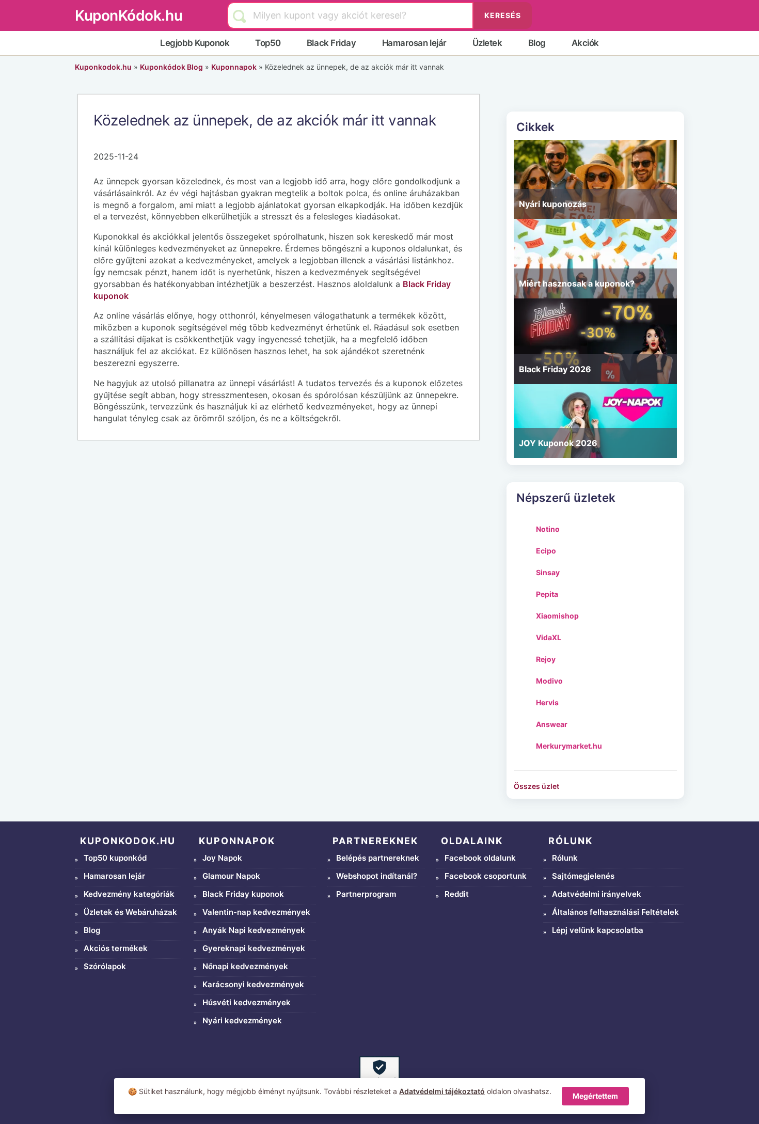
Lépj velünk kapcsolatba (597, 930)
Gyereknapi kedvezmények (253, 948)
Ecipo (546, 550)
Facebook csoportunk (486, 876)
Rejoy (546, 659)
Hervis (547, 702)
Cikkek (535, 127)
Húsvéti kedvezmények (246, 1002)
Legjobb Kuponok (194, 43)
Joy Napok (222, 858)
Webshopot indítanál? (376, 876)
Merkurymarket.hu (569, 745)
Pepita (547, 594)
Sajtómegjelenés (583, 876)
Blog (537, 43)
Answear (551, 724)
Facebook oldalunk (480, 858)
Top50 (268, 43)
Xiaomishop (557, 615)
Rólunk (565, 858)
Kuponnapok (234, 66)
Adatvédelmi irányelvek (596, 894)
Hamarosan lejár (414, 43)
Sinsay (548, 572)
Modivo (549, 680)
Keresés (502, 15)
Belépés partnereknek (377, 858)
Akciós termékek (116, 948)
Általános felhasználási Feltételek (615, 912)
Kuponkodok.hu (103, 66)
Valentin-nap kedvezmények (256, 912)
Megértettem (595, 1095)
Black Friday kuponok (243, 894)
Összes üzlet (536, 786)
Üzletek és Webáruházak (130, 912)
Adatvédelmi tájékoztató (442, 1091)
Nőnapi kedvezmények (245, 966)
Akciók (585, 43)
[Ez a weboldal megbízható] (379, 1076)
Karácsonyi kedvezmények (253, 984)
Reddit (457, 894)
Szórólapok (105, 966)
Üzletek (487, 43)
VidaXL (548, 637)
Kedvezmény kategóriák (129, 894)
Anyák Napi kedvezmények (253, 930)
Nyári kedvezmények (242, 1020)
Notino (548, 529)
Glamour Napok (231, 876)
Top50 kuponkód (115, 858)
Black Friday (331, 43)
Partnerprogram (366, 894)
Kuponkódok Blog (171, 66)
